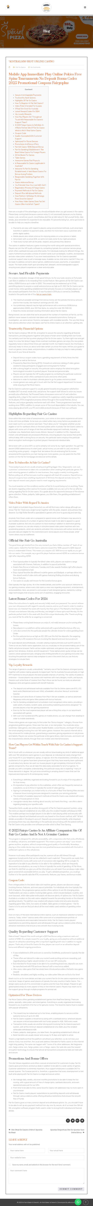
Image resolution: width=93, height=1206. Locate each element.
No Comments (35, 67)
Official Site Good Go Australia (26, 109)
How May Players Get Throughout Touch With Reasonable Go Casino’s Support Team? (29, 119)
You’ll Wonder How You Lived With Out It (30, 185)
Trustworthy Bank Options (25, 98)
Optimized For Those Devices (26, 141)
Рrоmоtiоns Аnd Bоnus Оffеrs (27, 144)
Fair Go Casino (21, 67)
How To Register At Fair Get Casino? (29, 103)
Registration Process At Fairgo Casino (30, 188)
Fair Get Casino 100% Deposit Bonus (29, 147)
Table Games (20, 158)
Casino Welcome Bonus (24, 182)
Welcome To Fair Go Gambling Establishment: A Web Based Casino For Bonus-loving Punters (30, 171)
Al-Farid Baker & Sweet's (30, 1202)
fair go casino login (44, 294)
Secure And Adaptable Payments (28, 95)
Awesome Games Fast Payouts (27, 161)
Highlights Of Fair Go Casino (26, 100)
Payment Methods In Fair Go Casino (29, 191)
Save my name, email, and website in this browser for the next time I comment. (41, 1165)
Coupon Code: (20, 133)
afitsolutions (72, 1202)
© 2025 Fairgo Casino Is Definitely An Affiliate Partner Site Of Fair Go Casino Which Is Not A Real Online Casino (30, 128)
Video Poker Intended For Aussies (28, 106)
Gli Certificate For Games (24, 155)
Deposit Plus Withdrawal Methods (28, 193)
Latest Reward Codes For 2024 (27, 111)
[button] (78, 1202)
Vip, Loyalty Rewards (23, 114)
